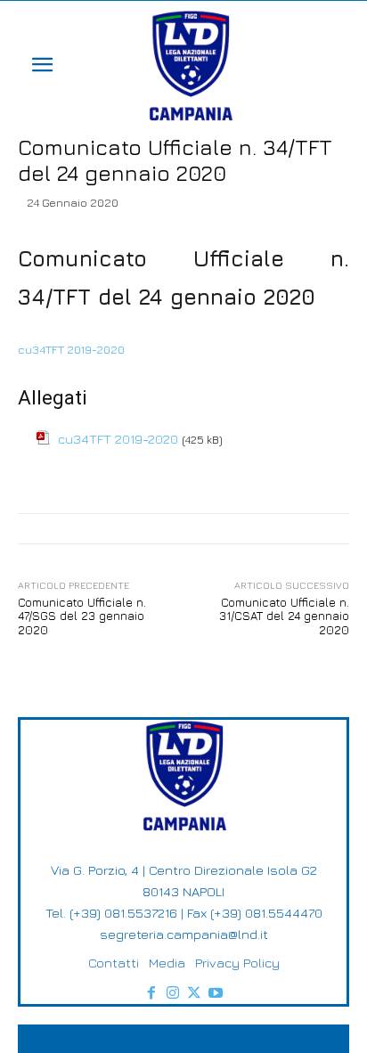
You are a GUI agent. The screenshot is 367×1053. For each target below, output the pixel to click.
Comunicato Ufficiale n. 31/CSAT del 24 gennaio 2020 (284, 616)
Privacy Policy (237, 962)
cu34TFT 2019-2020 (71, 349)
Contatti (113, 962)
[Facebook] (151, 993)
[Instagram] (173, 993)
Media (167, 962)
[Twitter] (194, 993)
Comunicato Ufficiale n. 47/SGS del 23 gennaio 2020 (82, 616)
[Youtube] (215, 993)
